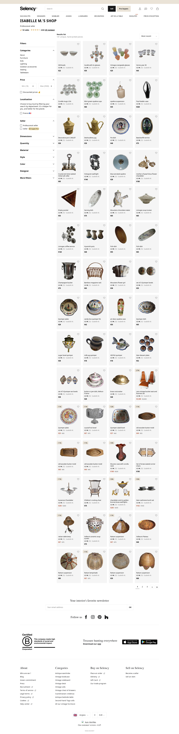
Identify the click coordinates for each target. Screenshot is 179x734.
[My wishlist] (151, 8)
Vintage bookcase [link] (62, 677)
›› (157, 587)
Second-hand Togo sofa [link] (64, 700)
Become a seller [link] (132, 673)
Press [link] (22, 683)
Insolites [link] (133, 15)
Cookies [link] (24, 700)
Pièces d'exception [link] (151, 16)
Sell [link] (111, 9)
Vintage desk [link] (60, 683)
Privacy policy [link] (27, 697)
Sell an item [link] (130, 677)
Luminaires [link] (83, 16)
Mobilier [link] (55, 16)
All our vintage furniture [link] (65, 704)
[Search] (103, 8)
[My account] (139, 8)
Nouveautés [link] (25, 16)
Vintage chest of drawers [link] (65, 690)
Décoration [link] (99, 16)
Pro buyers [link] (123, 9)
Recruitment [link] (26, 687)
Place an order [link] (97, 673)
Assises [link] (69, 16)
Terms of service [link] (28, 690)
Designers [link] (41, 16)
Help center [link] (26, 704)
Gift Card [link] (95, 680)
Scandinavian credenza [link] (64, 694)
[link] (28, 9)
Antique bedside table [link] (64, 697)
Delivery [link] (95, 677)
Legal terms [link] (26, 694)
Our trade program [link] (98, 683)
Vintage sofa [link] (60, 687)
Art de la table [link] (117, 16)
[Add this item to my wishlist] (78, 44)
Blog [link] (22, 677)
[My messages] (145, 8)
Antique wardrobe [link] (62, 673)
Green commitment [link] (28, 680)
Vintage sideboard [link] (62, 680)
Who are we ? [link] (25, 673)
